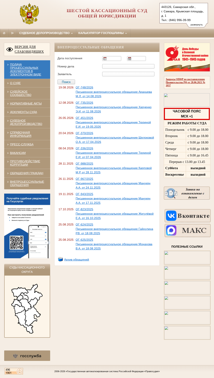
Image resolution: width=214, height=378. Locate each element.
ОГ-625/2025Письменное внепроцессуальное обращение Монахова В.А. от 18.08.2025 (114, 244)
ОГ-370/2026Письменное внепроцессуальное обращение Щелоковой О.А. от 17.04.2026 (115, 137)
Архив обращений (76, 259)
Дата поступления (69, 58)
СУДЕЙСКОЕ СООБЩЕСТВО (20, 93)
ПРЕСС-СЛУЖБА (21, 144)
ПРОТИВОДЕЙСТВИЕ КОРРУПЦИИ (25, 163)
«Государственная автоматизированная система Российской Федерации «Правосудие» (113, 371)
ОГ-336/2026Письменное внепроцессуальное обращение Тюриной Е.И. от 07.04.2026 (113, 153)
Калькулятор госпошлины (101, 33)
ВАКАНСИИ (18, 153)
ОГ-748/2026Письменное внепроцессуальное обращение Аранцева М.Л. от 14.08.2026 (114, 92)
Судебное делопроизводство (44, 33)
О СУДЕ (15, 83)
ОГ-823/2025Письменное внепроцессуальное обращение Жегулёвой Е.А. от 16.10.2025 (115, 214)
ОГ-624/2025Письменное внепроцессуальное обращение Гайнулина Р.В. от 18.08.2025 (114, 229)
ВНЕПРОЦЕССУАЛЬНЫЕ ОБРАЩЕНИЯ (27, 183)
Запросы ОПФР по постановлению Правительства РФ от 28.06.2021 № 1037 (185, 82)
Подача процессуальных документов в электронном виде (25, 69)
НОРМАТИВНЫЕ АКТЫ (26, 103)
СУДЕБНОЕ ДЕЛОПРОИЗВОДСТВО (26, 122)
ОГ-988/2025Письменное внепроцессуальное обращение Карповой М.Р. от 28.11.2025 (114, 168)
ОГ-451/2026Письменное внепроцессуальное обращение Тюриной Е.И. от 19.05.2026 (113, 122)
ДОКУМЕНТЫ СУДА (23, 112)
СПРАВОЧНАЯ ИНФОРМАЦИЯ (20, 134)
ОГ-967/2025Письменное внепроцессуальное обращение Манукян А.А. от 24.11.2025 (113, 183)
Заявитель (64, 74)
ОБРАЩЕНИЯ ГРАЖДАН (26, 173)
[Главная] (4, 33)
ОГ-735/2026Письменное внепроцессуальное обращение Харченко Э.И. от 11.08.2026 (114, 107)
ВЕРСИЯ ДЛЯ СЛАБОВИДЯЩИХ (29, 49)
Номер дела (65, 66)
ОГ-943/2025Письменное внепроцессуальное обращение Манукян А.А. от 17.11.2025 (113, 198)
